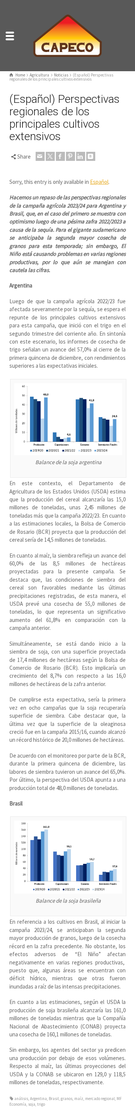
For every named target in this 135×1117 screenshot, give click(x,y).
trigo (41, 1104)
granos (66, 1098)
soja (31, 1104)
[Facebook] (60, 156)
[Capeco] (67, 34)
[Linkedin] (80, 156)
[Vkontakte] (90, 156)
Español (99, 181)
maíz (78, 1098)
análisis (21, 1098)
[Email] (40, 156)
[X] (50, 156)
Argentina (38, 1098)
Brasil (54, 1098)
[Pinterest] (70, 156)
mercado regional (100, 1098)
